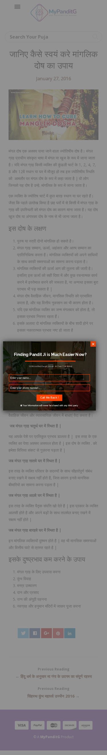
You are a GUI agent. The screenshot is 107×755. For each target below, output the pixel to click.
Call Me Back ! (49, 397)
